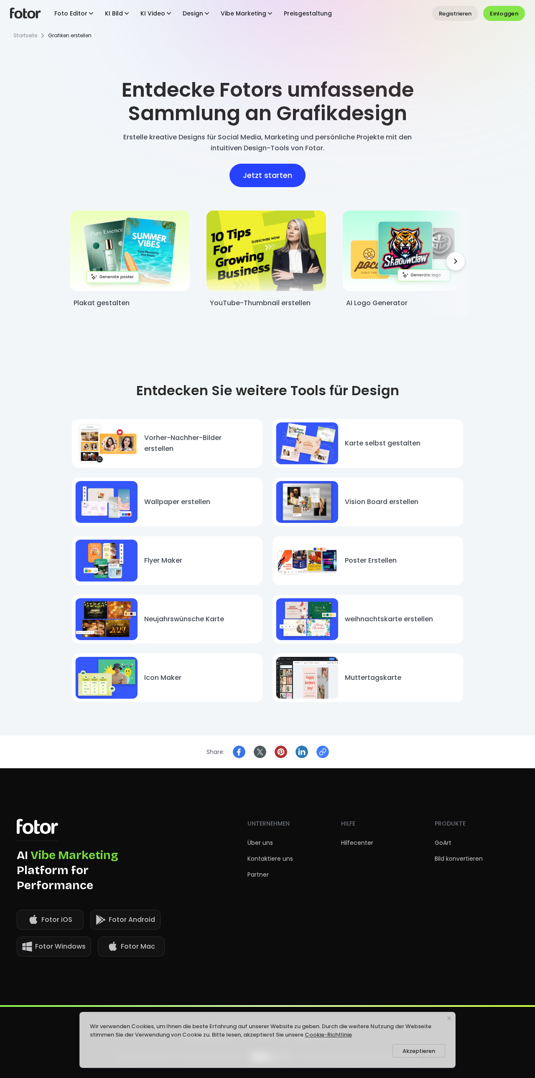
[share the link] (322, 752)
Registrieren (455, 14)
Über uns (260, 843)
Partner (258, 874)
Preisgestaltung (308, 13)
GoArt (443, 843)
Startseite (25, 35)
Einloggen (504, 14)
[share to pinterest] (281, 752)
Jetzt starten (267, 175)
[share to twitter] (260, 752)
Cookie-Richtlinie (328, 1035)
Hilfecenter (357, 843)
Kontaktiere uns (270, 858)
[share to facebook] (239, 752)
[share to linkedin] (302, 752)
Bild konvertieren (459, 858)
